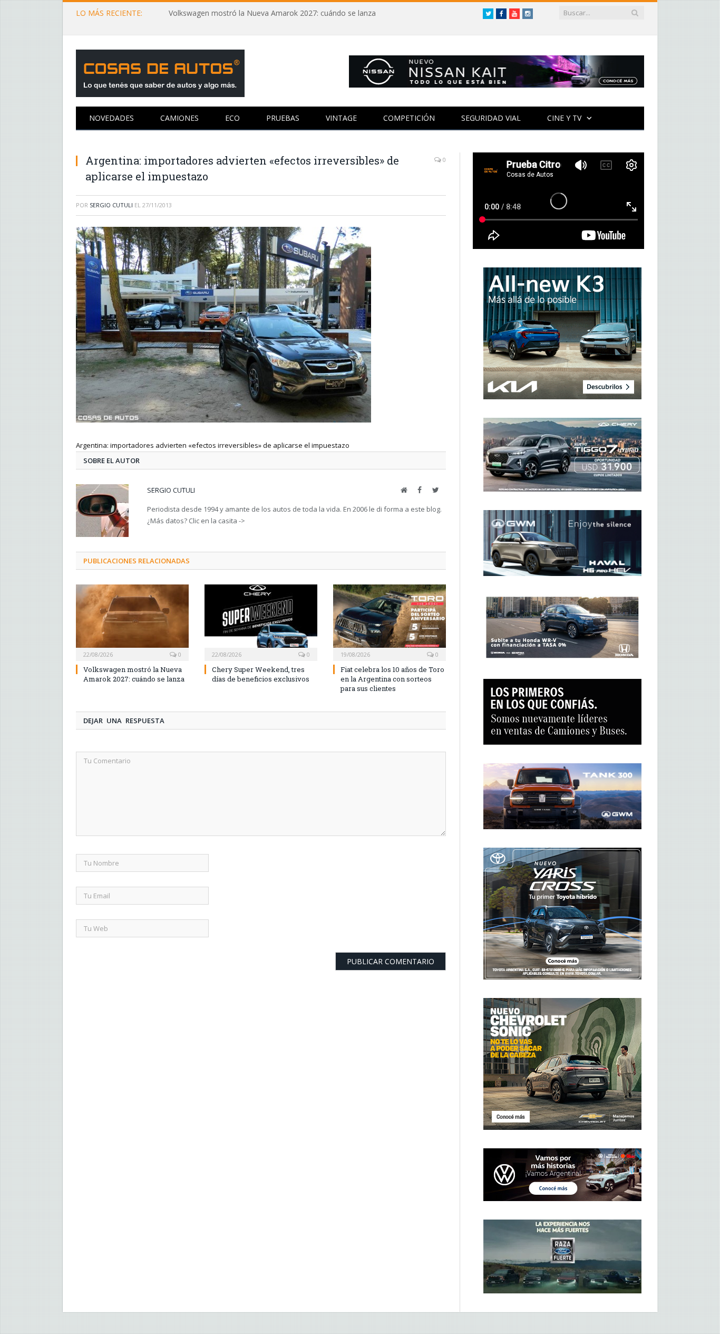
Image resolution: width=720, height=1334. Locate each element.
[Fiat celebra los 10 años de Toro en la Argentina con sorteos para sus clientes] (389, 621)
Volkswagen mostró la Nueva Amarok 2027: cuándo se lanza (272, 13)
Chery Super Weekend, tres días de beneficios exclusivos (260, 674)
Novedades (111, 118)
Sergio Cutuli (111, 205)
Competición (409, 118)
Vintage (341, 118)
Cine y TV (564, 118)
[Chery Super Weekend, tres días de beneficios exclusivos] (261, 621)
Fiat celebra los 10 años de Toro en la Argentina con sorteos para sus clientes (392, 679)
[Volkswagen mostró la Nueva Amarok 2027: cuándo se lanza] (132, 621)
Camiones (179, 118)
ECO (232, 118)
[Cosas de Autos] (160, 70)
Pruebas (282, 118)
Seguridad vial (491, 118)
